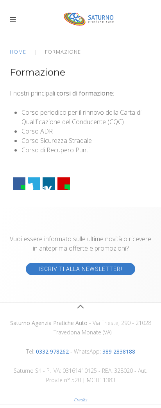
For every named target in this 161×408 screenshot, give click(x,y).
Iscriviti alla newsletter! (80, 269)
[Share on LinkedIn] (49, 183)
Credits (80, 400)
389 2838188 (118, 351)
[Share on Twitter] (34, 183)
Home (18, 51)
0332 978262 (52, 351)
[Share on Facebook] (19, 183)
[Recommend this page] (63, 183)
